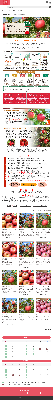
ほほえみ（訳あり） (25, 206)
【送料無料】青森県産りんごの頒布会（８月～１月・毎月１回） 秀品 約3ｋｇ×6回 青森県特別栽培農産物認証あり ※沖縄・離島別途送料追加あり (43, 232)
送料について (31, 393)
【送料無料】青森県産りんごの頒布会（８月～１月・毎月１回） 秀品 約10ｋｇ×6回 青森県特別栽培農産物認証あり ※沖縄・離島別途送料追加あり (26, 318)
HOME (3, 10)
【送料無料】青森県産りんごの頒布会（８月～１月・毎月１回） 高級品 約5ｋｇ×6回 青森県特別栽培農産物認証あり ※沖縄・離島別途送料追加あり (43, 289)
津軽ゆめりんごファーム (26, 390)
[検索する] (50, 7)
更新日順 (49, 210)
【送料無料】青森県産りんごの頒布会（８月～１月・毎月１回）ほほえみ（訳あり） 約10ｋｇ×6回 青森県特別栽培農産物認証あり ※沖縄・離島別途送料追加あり (26, 289)
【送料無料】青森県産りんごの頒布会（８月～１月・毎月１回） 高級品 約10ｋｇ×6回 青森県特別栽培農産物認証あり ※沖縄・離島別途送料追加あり (43, 318)
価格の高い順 (44, 210)
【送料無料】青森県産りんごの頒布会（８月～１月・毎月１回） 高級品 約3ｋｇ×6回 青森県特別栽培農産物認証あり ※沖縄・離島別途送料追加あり (43, 261)
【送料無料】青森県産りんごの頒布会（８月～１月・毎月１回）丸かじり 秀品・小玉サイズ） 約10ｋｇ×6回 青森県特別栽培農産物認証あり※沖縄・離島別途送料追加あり (9, 318)
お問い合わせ (44, 393)
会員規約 (38, 393)
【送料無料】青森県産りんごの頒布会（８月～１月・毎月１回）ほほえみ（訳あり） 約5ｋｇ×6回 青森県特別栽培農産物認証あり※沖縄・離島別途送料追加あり (9, 261)
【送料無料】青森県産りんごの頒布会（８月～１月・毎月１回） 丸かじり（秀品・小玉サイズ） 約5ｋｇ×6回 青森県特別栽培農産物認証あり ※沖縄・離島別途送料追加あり (26, 262)
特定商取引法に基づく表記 (11, 393)
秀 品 (15, 206)
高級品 (9, 206)
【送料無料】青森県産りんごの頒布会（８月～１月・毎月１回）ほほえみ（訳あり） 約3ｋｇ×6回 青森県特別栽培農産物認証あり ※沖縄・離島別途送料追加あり (9, 232)
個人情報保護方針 (23, 393)
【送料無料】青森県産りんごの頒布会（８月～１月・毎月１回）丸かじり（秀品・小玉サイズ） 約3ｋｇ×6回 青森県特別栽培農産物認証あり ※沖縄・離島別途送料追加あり (26, 233)
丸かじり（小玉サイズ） (40, 206)
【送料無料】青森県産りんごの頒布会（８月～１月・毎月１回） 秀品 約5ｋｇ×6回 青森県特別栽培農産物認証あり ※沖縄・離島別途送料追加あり (9, 289)
